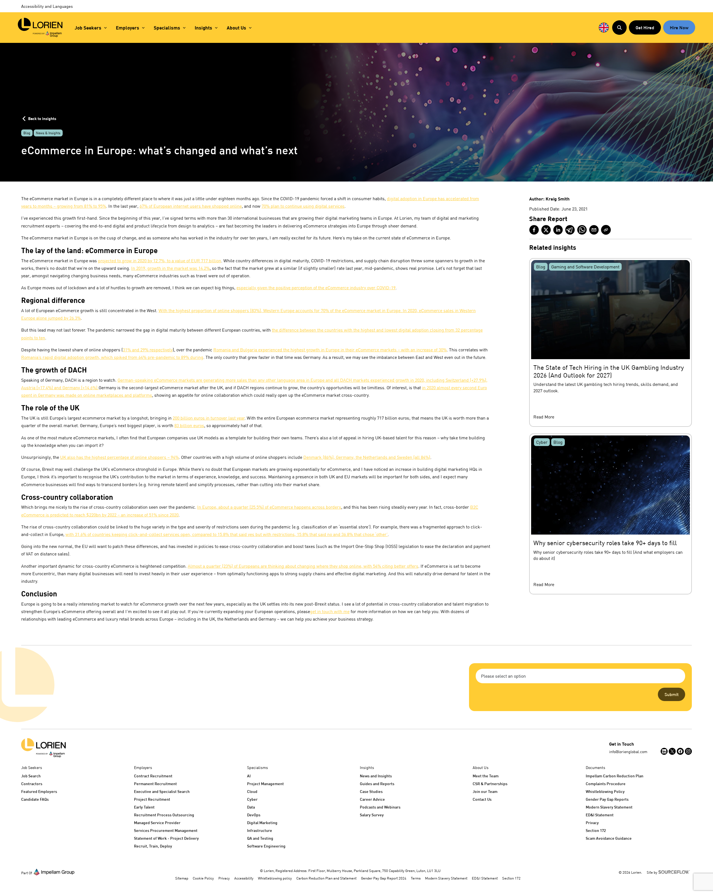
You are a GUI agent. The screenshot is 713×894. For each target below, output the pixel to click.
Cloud (252, 791)
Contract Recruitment (153, 775)
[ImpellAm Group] (54, 872)
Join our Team (485, 791)
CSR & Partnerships (490, 783)
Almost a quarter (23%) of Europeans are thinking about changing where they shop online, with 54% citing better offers (303, 566)
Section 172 (596, 830)
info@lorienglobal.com (628, 751)
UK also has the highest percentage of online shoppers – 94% (119, 457)
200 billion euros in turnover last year (209, 418)
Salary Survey (372, 814)
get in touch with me (330, 611)
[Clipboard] (606, 230)
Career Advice (372, 799)
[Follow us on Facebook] (680, 751)
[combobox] (580, 676)
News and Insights (376, 775)
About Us (236, 28)
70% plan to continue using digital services (303, 206)
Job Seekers (88, 28)
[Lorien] (40, 27)
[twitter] (546, 230)
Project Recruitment (152, 799)
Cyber (252, 799)
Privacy (592, 822)
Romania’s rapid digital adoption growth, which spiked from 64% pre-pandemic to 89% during (112, 357)
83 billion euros (189, 425)
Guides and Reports (377, 783)
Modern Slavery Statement (609, 807)
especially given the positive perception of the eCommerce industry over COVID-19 (315, 287)
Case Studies (371, 791)
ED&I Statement (600, 814)
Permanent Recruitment (155, 783)
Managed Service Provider (157, 822)
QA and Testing (260, 838)
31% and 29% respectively (148, 349)
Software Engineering (266, 846)
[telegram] (570, 230)
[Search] (619, 27)
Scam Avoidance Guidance (609, 838)
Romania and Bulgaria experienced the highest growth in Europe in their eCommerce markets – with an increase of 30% (330, 349)
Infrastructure (259, 830)
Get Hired (645, 27)
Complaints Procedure (606, 783)
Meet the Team (486, 775)
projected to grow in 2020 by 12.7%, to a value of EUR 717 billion (159, 260)
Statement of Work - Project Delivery (166, 838)
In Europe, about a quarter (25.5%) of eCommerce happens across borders (269, 507)
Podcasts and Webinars (380, 807)
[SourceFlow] (675, 871)
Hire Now (679, 27)
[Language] (603, 27)
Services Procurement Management (165, 830)
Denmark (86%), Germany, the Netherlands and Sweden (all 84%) (366, 457)
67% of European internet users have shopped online (191, 206)
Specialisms (167, 28)
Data (251, 807)
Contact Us (482, 799)
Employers (127, 28)
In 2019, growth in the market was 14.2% (170, 268)
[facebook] (534, 230)
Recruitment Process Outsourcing (164, 814)
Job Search (31, 775)
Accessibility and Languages (47, 6)
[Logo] (43, 748)
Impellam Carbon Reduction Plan (614, 775)
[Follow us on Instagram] (688, 751)
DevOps (253, 814)
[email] (594, 230)
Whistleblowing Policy (605, 791)
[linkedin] (558, 230)
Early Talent (144, 807)
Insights (203, 28)
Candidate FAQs (35, 799)
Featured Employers (39, 791)
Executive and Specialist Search (162, 791)
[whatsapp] (582, 230)
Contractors (31, 783)
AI (249, 775)
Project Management (265, 783)
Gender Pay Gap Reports (607, 799)
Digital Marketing (262, 822)
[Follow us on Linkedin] (664, 751)
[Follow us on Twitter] (672, 751)
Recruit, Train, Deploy (153, 846)
